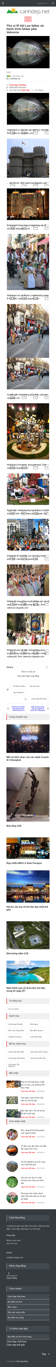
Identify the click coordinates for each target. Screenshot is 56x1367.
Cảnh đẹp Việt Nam (17, 85)
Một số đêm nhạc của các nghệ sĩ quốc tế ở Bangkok (37, 708)
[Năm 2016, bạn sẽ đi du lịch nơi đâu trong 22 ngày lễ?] (28, 972)
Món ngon (34, 1024)
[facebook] (3, 3)
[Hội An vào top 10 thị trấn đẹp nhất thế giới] (28, 886)
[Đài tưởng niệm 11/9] (28, 935)
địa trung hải (18, 693)
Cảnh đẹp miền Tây (38, 1058)
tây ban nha (34, 686)
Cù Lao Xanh (13, 1009)
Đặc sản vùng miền (16, 1031)
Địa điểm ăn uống (16, 1317)
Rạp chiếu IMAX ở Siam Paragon (24, 863)
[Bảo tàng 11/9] (28, 794)
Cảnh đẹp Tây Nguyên (14, 1065)
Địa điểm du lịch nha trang (19, 1336)
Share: (10, 667)
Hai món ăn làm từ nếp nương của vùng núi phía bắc (32, 1180)
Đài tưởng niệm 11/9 (17, 953)
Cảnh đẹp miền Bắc (16, 1052)
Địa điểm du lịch (36, 1031)
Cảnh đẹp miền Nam (16, 1058)
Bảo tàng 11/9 (14, 826)
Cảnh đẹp (25, 90)
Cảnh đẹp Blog (22, 1361)
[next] (17, 1114)
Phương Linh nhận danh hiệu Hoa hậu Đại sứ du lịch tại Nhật (33, 1196)
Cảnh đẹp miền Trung (38, 1052)
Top (44, 1354)
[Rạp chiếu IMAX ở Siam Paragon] (28, 848)
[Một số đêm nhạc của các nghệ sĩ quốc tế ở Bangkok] (28, 738)
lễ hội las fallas (19, 686)
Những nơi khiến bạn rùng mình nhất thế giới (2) (18, 708)
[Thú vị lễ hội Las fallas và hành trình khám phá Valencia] (28, 52)
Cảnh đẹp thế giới (15, 1024)
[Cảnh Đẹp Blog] (28, 14)
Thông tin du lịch (15, 1037)
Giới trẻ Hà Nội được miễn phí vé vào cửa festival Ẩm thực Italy (33, 1085)
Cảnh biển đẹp (36, 1037)
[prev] (17, 1084)
